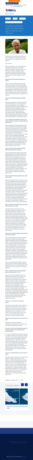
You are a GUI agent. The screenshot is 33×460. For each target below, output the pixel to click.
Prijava (16, 3)
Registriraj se (9, 3)
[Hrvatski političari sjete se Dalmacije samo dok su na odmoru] (16, 46)
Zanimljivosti (22, 18)
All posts (15, 18)
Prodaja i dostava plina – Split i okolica (18, 457)
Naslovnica (8, 18)
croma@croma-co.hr (18, 6)
